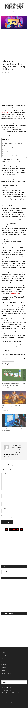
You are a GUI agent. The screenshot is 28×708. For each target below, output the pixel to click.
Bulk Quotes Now (14, 6)
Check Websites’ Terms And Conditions (13, 155)
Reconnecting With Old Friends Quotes (10, 692)
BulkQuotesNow (18, 702)
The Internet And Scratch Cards (11, 147)
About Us (3, 655)
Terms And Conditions (6, 673)
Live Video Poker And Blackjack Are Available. (12, 144)
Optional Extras (6, 149)
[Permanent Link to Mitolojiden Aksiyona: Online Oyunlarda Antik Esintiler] (14, 392)
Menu (15, 11)
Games (8, 72)
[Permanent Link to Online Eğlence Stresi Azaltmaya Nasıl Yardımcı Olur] (14, 414)
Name (3, 493)
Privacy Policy (4, 670)
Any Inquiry (4, 658)
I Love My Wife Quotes (6, 690)
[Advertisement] (14, 45)
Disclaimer (3, 667)
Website (3, 508)
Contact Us (3, 661)
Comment (4, 473)
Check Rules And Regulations (10, 153)
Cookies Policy (4, 664)
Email (3, 500)
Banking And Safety (7, 151)
